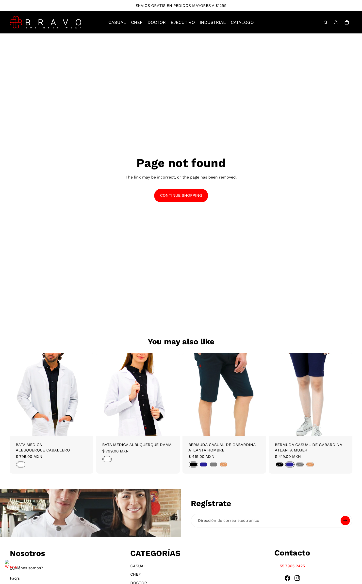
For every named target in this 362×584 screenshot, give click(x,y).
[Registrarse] (345, 520)
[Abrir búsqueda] (325, 22)
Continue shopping (181, 195)
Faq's (15, 578)
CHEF (135, 574)
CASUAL (138, 566)
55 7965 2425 (292, 566)
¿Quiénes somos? (26, 568)
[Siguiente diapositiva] (86, 394)
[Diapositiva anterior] (17, 394)
